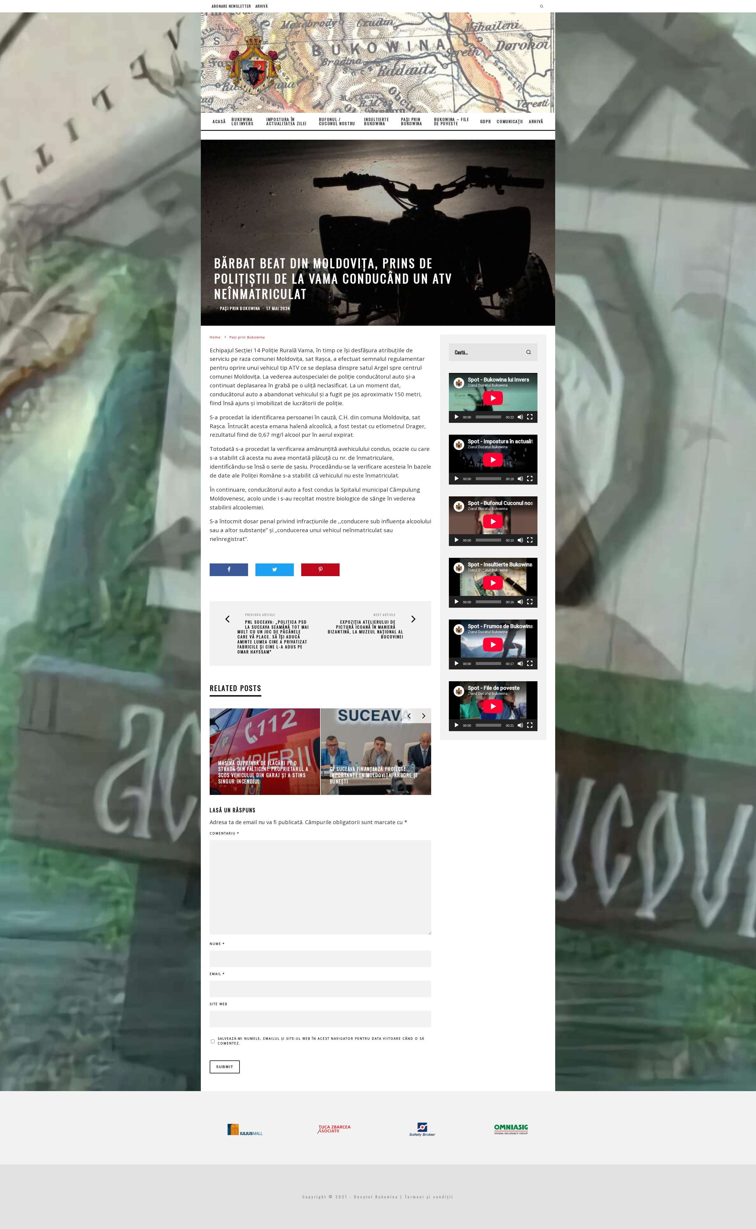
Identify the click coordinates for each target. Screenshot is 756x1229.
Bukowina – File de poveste (451, 121)
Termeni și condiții (429, 1196)
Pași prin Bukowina (411, 121)
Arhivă (261, 6)
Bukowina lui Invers (242, 121)
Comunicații (510, 121)
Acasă (219, 121)
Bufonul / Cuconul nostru (337, 121)
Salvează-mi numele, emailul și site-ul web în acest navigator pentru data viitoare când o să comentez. (321, 1040)
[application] (493, 398)
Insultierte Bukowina (376, 121)
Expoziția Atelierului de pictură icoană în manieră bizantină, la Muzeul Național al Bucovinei (365, 629)
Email (217, 974)
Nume (217, 944)
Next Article (385, 614)
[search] (528, 352)
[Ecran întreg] (530, 417)
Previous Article (260, 614)
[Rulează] (457, 417)
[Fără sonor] (520, 417)
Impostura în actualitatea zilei (286, 121)
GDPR (485, 121)
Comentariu (224, 833)
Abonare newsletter (231, 6)
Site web (218, 1004)
